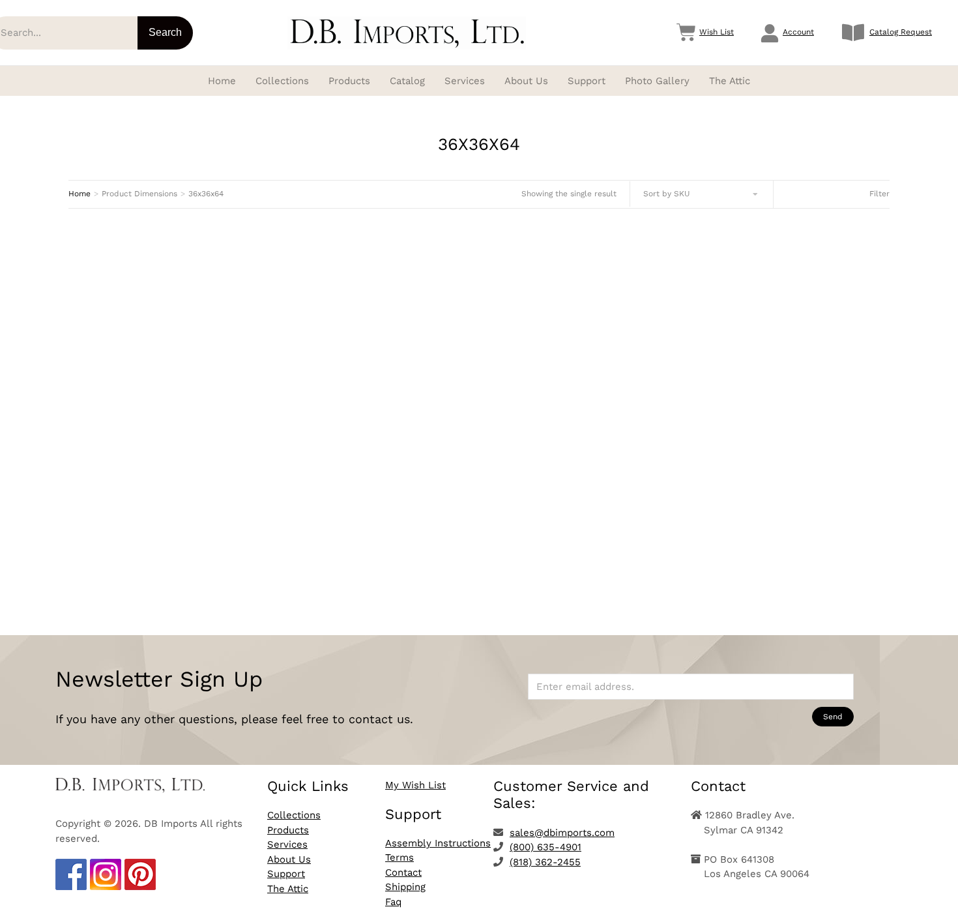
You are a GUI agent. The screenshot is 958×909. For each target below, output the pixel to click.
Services (287, 844)
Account (798, 32)
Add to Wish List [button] (197, 573)
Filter (879, 193)
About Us (289, 859)
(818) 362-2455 (545, 862)
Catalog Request (900, 32)
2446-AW (196, 527)
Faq (393, 902)
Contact (403, 872)
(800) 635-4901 (545, 847)
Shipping (405, 887)
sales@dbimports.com (562, 833)
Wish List (716, 32)
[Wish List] (686, 32)
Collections (294, 815)
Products (288, 830)
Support (286, 874)
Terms (399, 857)
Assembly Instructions (438, 843)
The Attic (287, 889)
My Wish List (415, 785)
